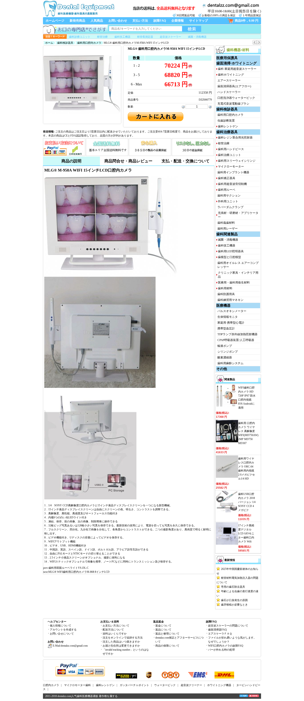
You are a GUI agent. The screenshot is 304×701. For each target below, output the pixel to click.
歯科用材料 (225, 288)
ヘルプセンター (57, 621)
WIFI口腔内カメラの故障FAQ (225, 645)
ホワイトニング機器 (219, 685)
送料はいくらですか (115, 633)
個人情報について (60, 625)
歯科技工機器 (122, 36)
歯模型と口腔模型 (229, 257)
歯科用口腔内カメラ (89, 42)
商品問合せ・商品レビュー (128, 161)
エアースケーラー (229, 80)
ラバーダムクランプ (230, 207)
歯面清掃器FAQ (217, 629)
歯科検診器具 (65, 42)
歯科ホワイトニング (231, 74)
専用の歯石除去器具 (233, 586)
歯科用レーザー (227, 228)
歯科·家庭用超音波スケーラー (237, 68)
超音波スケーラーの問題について (228, 625)
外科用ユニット (228, 201)
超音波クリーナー (191, 685)
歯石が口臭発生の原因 (234, 600)
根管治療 (102, 36)
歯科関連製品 (227, 234)
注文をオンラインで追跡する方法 (123, 637)
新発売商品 (77, 20)
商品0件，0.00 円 (246, 20)
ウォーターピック (165, 685)
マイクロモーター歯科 (77, 685)
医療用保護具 (227, 58)
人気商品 (97, 20)
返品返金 (158, 621)
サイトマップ (198, 20)
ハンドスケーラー (229, 92)
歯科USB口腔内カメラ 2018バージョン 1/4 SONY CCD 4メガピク (246, 502)
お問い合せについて (62, 633)
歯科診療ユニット (79, 36)
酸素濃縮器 (224, 357)
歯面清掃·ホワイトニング (236, 63)
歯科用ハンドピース (231, 149)
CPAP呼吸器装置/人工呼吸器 (235, 340)
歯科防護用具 (226, 294)
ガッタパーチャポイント (134, 685)
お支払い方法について (116, 625)
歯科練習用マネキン (230, 300)
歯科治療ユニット (229, 155)
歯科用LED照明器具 (231, 251)
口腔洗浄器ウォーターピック (236, 97)
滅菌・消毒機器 (197, 36)
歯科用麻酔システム (230, 363)
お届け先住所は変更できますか (121, 645)
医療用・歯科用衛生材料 (234, 282)
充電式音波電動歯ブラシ (233, 103)
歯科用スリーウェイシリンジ (236, 160)
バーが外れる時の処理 (221, 649)
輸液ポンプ (224, 345)
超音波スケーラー (170, 36)
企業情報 (177, 20)
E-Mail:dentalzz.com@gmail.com (70, 645)
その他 (221, 369)
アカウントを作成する (63, 629)
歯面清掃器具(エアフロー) (234, 86)
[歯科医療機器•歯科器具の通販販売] (78, 16)
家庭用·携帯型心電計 (230, 322)
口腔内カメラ (51, 685)
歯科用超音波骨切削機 (232, 184)
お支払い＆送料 (109, 621)
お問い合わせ (117, 20)
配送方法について (113, 629)
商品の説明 (71, 161)
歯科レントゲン (228, 126)
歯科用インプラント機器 (233, 172)
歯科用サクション (229, 195)
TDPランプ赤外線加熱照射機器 (237, 334)
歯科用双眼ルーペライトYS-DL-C (69, 567)
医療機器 (223, 305)
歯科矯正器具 (226, 178)
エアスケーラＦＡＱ (220, 633)
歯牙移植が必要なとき (234, 604)
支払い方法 (140, 20)
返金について (163, 625)
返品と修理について (167, 633)
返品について (163, 629)
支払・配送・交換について (186, 161)
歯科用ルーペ (226, 189)
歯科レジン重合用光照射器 (235, 137)
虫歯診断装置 (226, 120)
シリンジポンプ (227, 351)
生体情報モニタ (227, 316)
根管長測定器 (145, 36)
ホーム (49, 42)
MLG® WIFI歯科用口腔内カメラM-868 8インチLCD (78, 571)
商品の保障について (167, 645)
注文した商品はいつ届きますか (121, 641)
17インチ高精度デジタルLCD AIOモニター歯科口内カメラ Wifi (246, 533)
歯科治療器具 (227, 132)
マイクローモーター (231, 166)
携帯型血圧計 (226, 328)
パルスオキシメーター (231, 311)
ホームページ (55, 20)
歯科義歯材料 (226, 222)
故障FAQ (159, 20)
